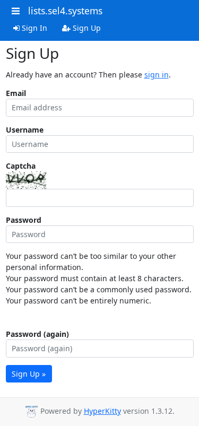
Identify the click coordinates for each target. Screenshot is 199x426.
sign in (156, 74)
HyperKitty (102, 411)
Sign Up (86, 28)
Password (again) (37, 334)
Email (16, 93)
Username (25, 130)
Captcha (21, 166)
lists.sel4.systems (65, 10)
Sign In (33, 28)
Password (23, 220)
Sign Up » (29, 374)
